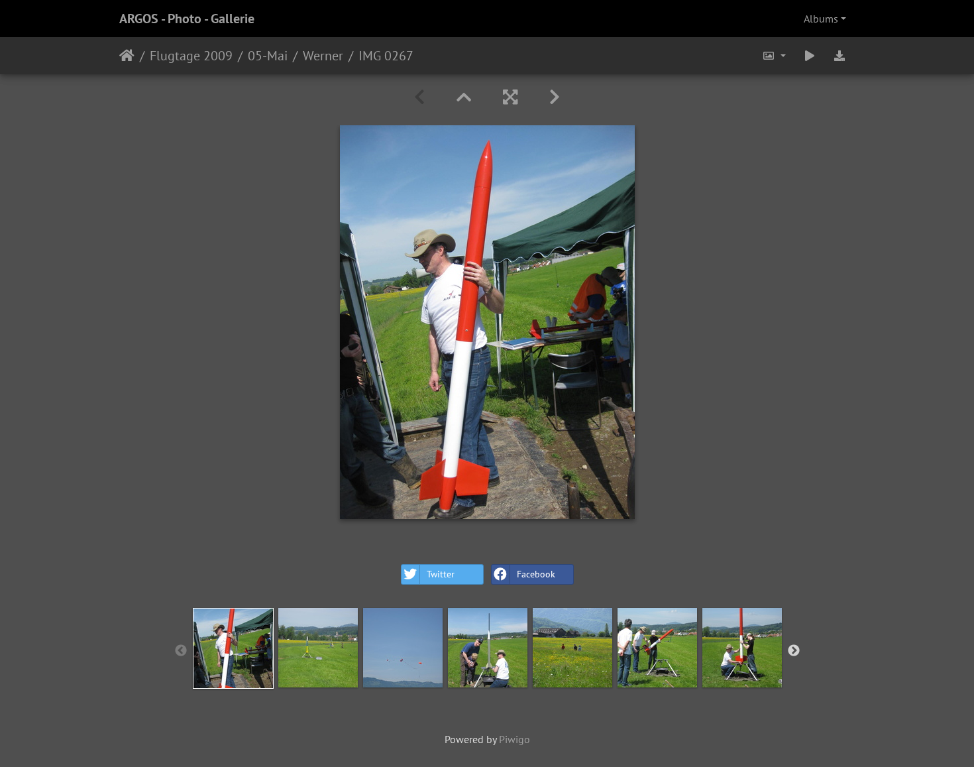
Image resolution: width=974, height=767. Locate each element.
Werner (323, 55)
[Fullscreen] (510, 97)
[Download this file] (839, 55)
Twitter (441, 574)
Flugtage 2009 (191, 55)
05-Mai (268, 55)
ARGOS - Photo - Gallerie (186, 18)
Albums (821, 18)
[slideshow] (809, 55)
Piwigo (514, 739)
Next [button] (793, 651)
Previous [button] (181, 651)
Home (127, 56)
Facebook (536, 574)
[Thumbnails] (464, 97)
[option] (233, 648)
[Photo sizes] (773, 55)
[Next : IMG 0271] (554, 97)
